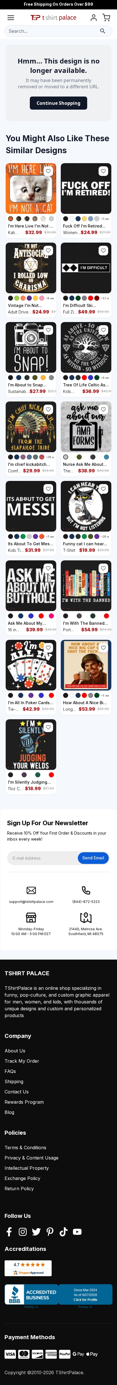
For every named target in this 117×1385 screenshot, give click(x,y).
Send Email (93, 857)
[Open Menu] (11, 18)
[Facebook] (9, 1232)
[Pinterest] (50, 1232)
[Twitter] (36, 1232)
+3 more (51, 536)
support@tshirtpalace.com (31, 902)
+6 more (51, 298)
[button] (48, 171)
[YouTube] (77, 1232)
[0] (106, 18)
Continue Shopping (58, 103)
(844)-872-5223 (86, 902)
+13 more (107, 298)
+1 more (106, 695)
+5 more (106, 218)
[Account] (93, 18)
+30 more (52, 457)
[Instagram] (22, 1232)
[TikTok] (63, 1232)
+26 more (107, 536)
